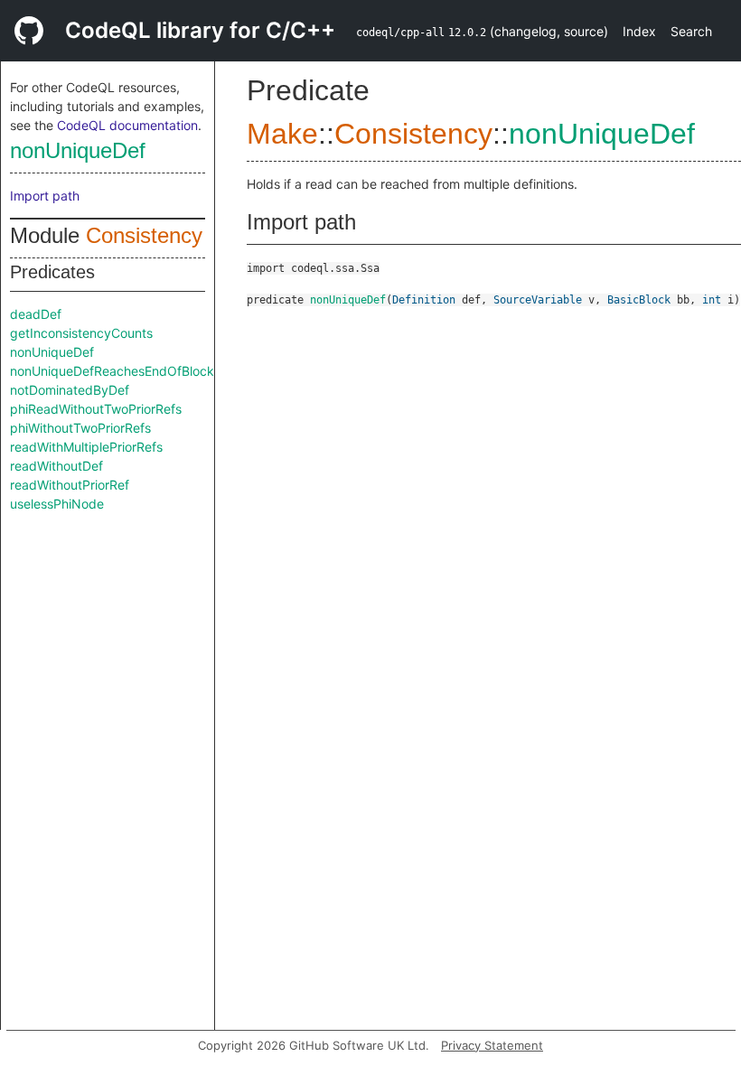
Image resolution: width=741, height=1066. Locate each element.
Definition (423, 300)
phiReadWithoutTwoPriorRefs (96, 408)
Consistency (144, 235)
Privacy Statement (492, 1045)
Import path (45, 195)
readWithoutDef (56, 465)
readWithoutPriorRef (69, 484)
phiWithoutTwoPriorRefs (80, 427)
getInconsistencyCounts (81, 333)
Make (282, 133)
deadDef (35, 314)
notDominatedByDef (69, 389)
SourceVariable (537, 300)
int (711, 300)
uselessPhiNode (57, 503)
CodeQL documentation (127, 125)
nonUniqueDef (77, 150)
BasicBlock (639, 300)
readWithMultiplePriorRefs (86, 446)
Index (639, 31)
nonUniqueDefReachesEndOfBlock (112, 371)
